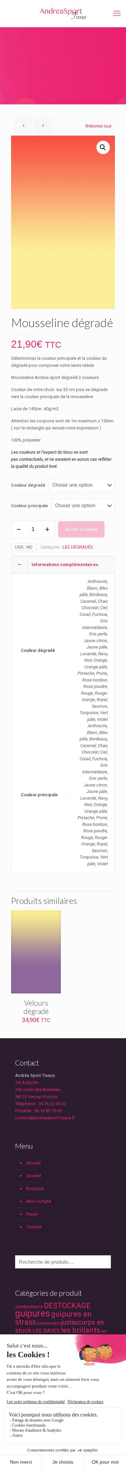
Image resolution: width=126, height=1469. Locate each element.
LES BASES (46, 1331)
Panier (32, 1214)
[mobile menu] (117, 13)
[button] (103, 147)
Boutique (35, 1188)
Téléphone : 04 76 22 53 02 (40, 1103)
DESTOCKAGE (67, 1305)
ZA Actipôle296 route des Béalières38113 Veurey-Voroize (37, 1089)
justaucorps (48, 1323)
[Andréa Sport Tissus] (63, 13)
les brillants (80, 1330)
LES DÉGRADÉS (77, 547)
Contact (33, 1226)
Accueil (33, 1162)
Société (33, 1175)
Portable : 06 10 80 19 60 (38, 1110)
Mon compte (38, 1201)
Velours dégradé (36, 1007)
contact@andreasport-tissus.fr (45, 1117)
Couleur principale (29, 505)
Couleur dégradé (28, 485)
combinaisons (29, 1306)
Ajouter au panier (81, 529)
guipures (32, 1313)
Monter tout (100, 126)
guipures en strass (53, 1318)
